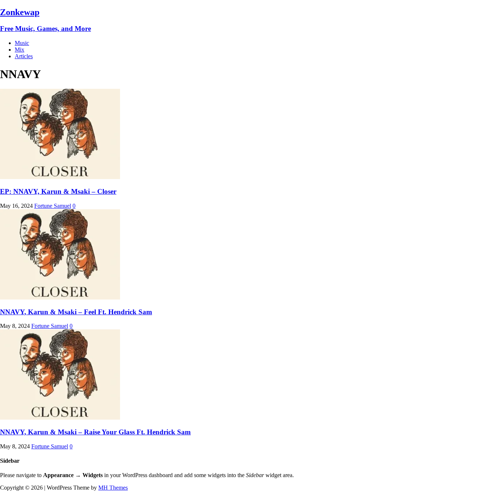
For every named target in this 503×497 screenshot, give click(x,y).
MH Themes (113, 487)
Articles (24, 56)
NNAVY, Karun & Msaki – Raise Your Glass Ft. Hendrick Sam (95, 432)
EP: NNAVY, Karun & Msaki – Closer (58, 191)
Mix (19, 49)
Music (22, 43)
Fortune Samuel (52, 206)
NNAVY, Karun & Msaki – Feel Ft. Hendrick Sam (76, 312)
